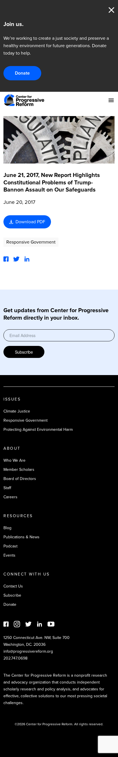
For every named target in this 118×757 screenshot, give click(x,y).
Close (111, 10)
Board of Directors (19, 479)
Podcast (10, 546)
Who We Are (14, 460)
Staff (7, 488)
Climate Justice (16, 411)
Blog (7, 528)
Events (9, 555)
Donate (22, 73)
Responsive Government (31, 242)
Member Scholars (18, 470)
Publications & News (21, 537)
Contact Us (13, 586)
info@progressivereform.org (28, 651)
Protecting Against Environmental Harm (38, 430)
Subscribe (24, 352)
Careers (10, 497)
